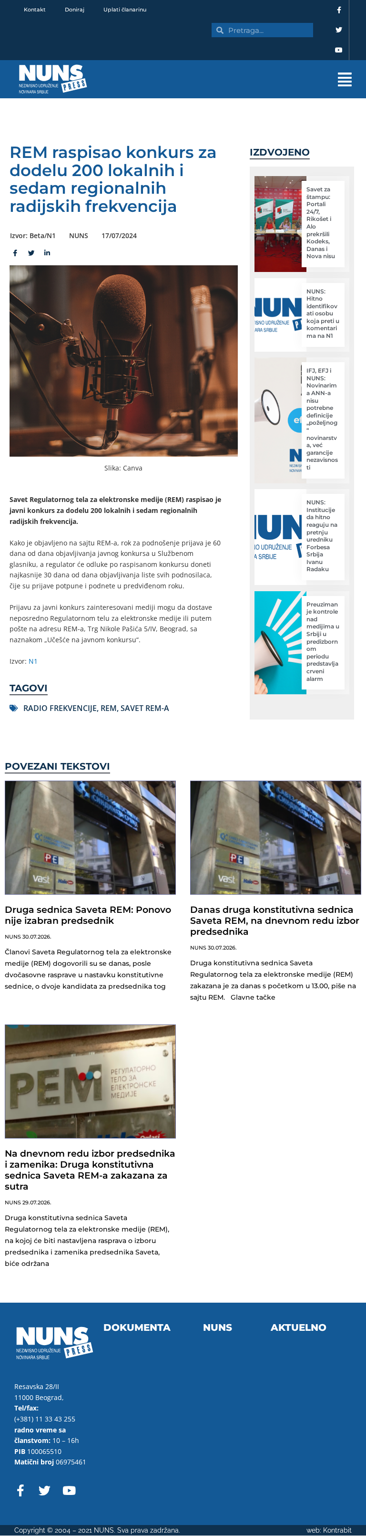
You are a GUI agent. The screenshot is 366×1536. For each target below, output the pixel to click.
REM (109, 708)
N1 (33, 661)
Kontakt (35, 9)
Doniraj (74, 9)
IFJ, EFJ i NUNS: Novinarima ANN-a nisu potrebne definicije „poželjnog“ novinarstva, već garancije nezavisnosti (322, 419)
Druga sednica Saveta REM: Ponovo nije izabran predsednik (88, 915)
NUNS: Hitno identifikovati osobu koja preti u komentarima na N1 (322, 314)
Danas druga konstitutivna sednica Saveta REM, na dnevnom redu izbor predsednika (274, 920)
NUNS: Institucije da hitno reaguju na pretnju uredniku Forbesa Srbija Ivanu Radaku (321, 536)
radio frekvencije (60, 708)
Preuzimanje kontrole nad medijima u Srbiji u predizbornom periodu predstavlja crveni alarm (322, 641)
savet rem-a (145, 708)
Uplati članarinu (124, 9)
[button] (232, 79)
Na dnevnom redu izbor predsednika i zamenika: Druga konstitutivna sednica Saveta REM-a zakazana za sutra (90, 1170)
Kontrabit (337, 1530)
